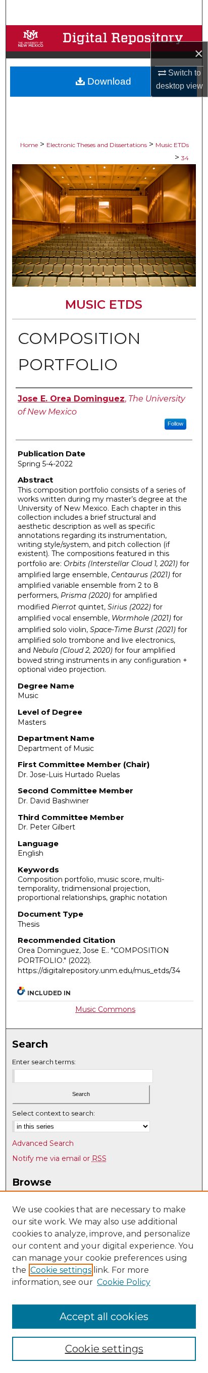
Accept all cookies (104, 1317)
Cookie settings (60, 1270)
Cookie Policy (123, 1282)
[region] (104, 1282)
